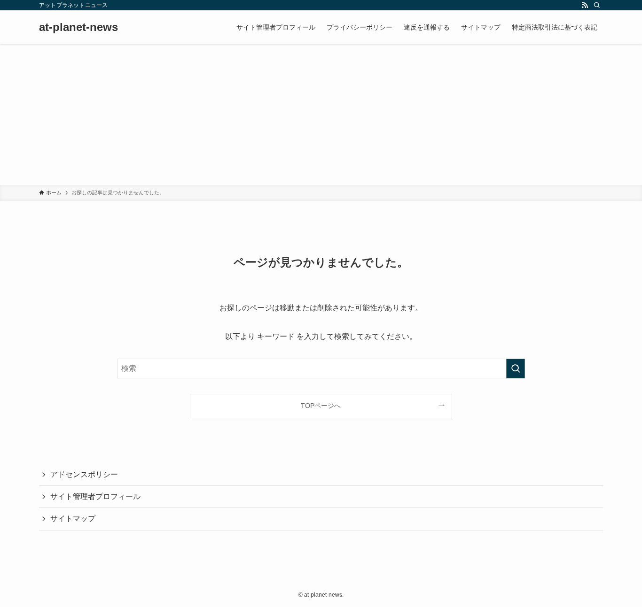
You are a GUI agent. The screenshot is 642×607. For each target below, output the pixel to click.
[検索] (597, 5)
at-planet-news (78, 27)
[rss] (585, 5)
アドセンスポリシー (84, 474)
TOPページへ (321, 405)
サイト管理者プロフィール (95, 496)
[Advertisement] (321, 114)
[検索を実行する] (515, 368)
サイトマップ (72, 518)
